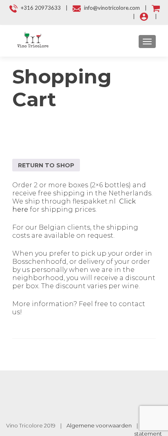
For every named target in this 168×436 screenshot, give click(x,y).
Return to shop (46, 165)
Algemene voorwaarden (99, 425)
